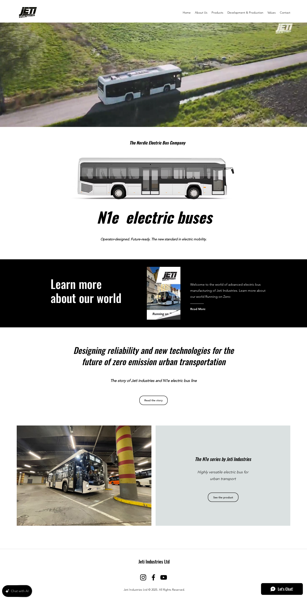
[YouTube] (164, 577)
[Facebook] (153, 577)
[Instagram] (143, 577)
